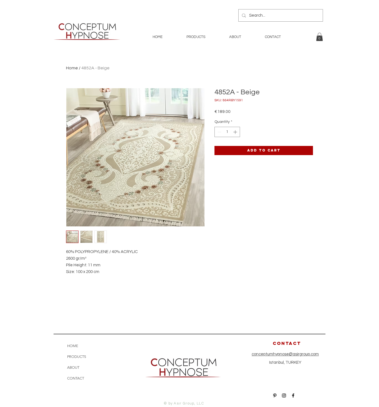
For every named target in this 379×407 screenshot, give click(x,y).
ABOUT (73, 367)
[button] (319, 37)
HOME (72, 346)
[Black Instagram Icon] (284, 395)
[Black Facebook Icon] (293, 395)
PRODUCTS (76, 357)
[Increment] (235, 132)
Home (72, 68)
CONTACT (75, 378)
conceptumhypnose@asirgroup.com (285, 354)
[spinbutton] (227, 132)
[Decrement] (218, 132)
